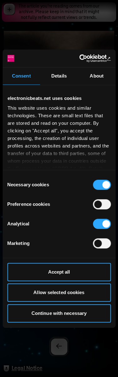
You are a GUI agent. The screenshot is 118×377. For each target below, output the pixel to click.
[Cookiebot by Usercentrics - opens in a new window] (84, 58)
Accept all (59, 272)
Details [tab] (59, 75)
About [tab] (97, 75)
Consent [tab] (21, 75)
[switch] (102, 204)
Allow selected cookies (58, 292)
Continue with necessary (59, 313)
